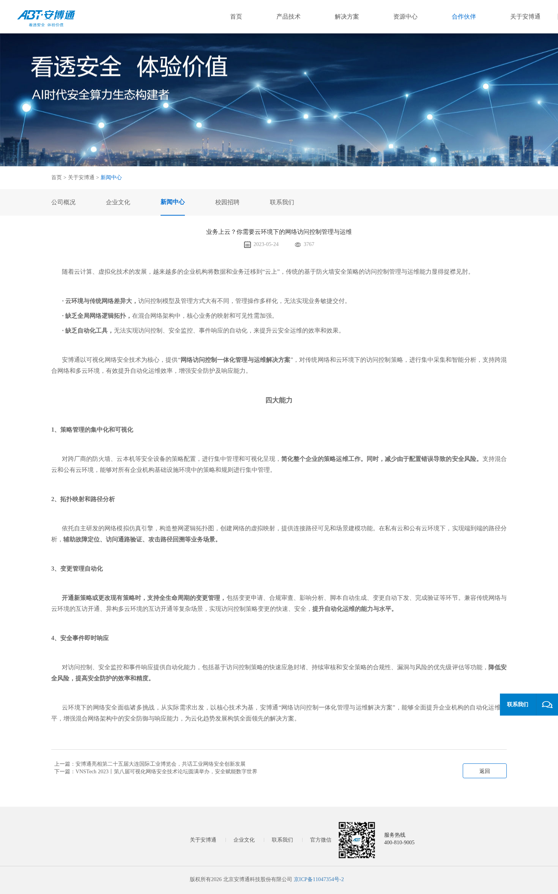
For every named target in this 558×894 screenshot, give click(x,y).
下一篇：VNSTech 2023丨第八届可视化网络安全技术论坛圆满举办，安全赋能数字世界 (155, 771)
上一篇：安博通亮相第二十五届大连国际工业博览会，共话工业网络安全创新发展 (150, 764)
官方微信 (320, 840)
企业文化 (244, 840)
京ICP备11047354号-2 (319, 879)
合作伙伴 (464, 16)
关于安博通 (525, 16)
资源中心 (405, 16)
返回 (484, 771)
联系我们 (282, 840)
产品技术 (288, 16)
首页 (236, 16)
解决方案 (347, 16)
